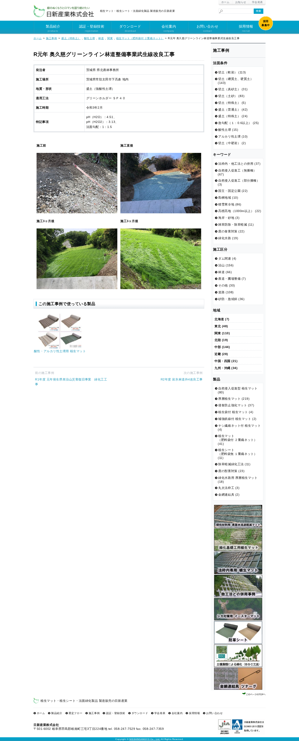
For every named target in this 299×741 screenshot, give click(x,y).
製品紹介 (53, 28)
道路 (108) (226, 292)
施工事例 (94, 713)
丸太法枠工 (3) (228, 488)
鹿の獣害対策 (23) (231, 471)
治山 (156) (226, 265)
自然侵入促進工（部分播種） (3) (239, 182)
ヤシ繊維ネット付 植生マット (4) (239, 427)
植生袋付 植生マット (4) (235, 412)
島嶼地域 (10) (228, 197)
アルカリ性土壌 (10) (233, 136)
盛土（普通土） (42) (233, 109)
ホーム (225, 2)
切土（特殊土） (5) (232, 102)
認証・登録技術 (91, 28)
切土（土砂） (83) (231, 96)
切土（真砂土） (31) (233, 89)
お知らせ (240, 2)
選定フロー (75, 713)
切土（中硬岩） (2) (232, 143)
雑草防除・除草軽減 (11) (236, 224)
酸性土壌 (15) (228, 129)
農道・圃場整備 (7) (232, 278)
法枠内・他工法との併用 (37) (239, 163)
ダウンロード (130, 28)
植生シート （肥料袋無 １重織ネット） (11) (237, 454)
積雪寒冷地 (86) (229, 204)
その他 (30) (226, 285)
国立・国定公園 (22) (233, 191)
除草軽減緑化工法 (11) (234, 464)
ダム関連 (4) (227, 258)
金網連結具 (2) (228, 494)
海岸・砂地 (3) (228, 217)
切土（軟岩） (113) (232, 72)
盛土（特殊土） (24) (233, 116)
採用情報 (246, 28)
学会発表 (257, 2)
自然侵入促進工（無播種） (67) (237, 172)
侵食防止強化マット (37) (236, 405)
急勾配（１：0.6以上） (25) (238, 123)
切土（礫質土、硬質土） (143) (235, 81)
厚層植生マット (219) (234, 398)
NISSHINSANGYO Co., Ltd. (144, 739)
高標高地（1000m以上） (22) (239, 211)
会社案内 (169, 28)
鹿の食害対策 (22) (231, 231)
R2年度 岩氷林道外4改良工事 (182, 379)
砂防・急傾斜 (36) (231, 299)
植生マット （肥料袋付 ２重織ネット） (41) (237, 440)
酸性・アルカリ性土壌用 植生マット (60, 351)
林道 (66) (225, 272)
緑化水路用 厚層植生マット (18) (238, 479)
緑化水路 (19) (228, 238)
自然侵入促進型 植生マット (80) (238, 390)
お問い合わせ (207, 28)
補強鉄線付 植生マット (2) (237, 419)
